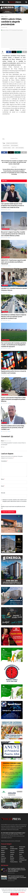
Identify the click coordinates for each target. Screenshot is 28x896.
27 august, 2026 (5, 292)
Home (2, 16)
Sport (20, 854)
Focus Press (6, 145)
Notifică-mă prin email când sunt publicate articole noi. (13, 507)
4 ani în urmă (8, 440)
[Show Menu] (2, 2)
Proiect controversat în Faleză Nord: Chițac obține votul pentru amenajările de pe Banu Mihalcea (13, 399)
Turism (21, 856)
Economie (3, 858)
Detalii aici (22, 892)
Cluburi (3, 854)
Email (3, 486)
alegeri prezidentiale (11, 143)
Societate (21, 852)
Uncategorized (22, 860)
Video (20, 861)
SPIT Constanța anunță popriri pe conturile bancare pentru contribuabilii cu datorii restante (17, 877)
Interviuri (12, 850)
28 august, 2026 (5, 209)
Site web (3, 492)
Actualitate (3, 846)
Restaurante (22, 846)
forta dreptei (14, 145)
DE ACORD (14, 894)
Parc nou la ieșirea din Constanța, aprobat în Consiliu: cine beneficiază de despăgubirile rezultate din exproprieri (13, 344)
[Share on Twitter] (14, 52)
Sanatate (21, 848)
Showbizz (21, 850)
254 (9, 265)
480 (9, 403)
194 (9, 237)
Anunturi (3, 852)
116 (9, 320)
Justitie (12, 854)
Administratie (5, 257)
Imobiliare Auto (14, 848)
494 (9, 292)
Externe (12, 846)
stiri (13, 147)
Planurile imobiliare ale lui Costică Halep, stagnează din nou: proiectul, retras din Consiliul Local (12, 427)
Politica (6, 16)
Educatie (3, 861)
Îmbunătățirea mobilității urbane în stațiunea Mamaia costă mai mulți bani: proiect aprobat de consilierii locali (13, 316)
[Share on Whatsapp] (19, 52)
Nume (3, 479)
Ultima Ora (5, 285)
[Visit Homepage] (14, 2)
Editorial (3, 860)
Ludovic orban (7, 147)
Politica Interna (14, 861)
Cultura (3, 856)
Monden (12, 858)
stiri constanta (19, 147)
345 (9, 431)
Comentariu (4, 461)
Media (11, 856)
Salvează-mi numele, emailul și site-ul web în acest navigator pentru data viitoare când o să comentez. (15, 500)
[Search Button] (26, 2)
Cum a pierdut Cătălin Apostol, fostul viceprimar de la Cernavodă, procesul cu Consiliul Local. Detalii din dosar (12, 205)
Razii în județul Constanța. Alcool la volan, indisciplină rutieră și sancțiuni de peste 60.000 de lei (17, 870)
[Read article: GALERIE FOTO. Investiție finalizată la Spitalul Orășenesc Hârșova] (14, 277)
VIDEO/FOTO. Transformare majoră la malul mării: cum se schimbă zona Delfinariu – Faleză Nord (13, 262)
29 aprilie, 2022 (4, 27)
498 (9, 348)
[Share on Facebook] (8, 52)
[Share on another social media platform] (24, 52)
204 (9, 209)
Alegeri (3, 850)
